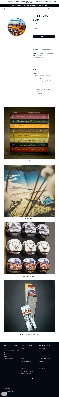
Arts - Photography (26, 361)
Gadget (23, 368)
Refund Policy (42, 368)
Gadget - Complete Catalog (29, 334)
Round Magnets (28, 276)
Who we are (42, 348)
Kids (22, 364)
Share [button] (36, 69)
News (40, 351)
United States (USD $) (10, 391)
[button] (4, 9)
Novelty (23, 348)
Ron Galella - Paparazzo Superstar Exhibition (27, 372)
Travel (22, 355)
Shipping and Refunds (44, 358)
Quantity (35, 28)
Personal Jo (28, 218)
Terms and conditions (44, 364)
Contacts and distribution (45, 355)
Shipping (41, 25)
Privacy (41, 361)
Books (29, 161)
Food (22, 351)
